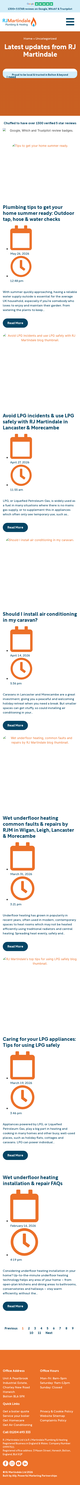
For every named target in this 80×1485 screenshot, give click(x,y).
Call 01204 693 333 (17, 1431)
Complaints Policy (53, 1420)
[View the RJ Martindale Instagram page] (12, 1463)
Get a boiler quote (16, 1411)
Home (28, 38)
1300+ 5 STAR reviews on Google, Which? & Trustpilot (40, 9)
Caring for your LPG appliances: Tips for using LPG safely (39, 1041)
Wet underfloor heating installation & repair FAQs (33, 1179)
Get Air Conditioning (17, 1424)
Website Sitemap (52, 1415)
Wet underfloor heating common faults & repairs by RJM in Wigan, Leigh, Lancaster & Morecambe (38, 826)
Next (49, 1332)
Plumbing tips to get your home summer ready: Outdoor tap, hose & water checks (38, 212)
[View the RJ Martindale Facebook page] (5, 1463)
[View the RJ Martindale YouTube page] (18, 1463)
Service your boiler (16, 1415)
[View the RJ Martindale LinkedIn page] (25, 1463)
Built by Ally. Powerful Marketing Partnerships (30, 1475)
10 (31, 1332)
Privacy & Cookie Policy (56, 1411)
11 (39, 1332)
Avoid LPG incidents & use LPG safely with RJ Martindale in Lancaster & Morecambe (38, 421)
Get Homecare (13, 1420)
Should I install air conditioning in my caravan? (40, 616)
